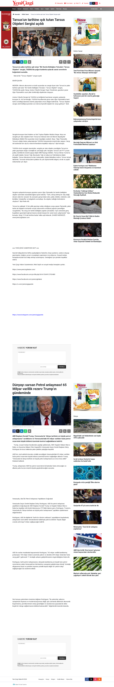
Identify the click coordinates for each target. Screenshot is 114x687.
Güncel (19, 9)
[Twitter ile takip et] (93, 3)
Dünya (14, 9)
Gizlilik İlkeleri (60, 679)
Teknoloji (58, 9)
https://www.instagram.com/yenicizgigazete (27, 315)
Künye (47, 679)
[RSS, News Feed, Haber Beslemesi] (99, 679)
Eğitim (52, 9)
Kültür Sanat (25, 14)
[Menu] (101, 9)
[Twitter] (18, 62)
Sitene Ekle (69, 679)
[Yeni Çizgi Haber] (22, 3)
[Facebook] (14, 62)
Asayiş (65, 9)
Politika (37, 9)
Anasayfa (17, 14)
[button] (60, 62)
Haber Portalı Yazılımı (21, 684)
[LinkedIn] (21, 62)
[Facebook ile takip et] (91, 3)
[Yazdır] (29, 62)
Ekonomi (25, 9)
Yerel (31, 9)
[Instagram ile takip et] (96, 3)
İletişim (53, 679)
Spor (42, 9)
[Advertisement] (41, 119)
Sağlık (47, 9)
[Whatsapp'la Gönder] (25, 62)
